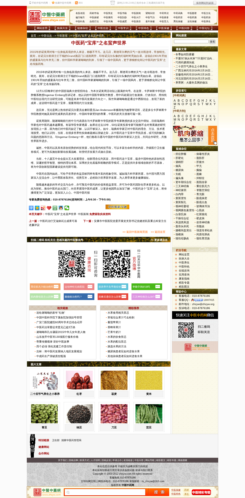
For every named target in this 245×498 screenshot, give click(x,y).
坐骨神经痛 (203, 222)
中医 (163, 80)
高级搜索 (182, 460)
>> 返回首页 (158, 231)
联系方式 (84, 460)
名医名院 (80, 13)
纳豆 (79, 427)
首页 (33, 35)
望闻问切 (150, 13)
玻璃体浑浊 (203, 206)
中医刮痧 (122, 17)
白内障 (180, 194)
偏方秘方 (80, 17)
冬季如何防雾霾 (185, 54)
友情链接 (128, 460)
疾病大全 (62, 28)
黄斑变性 (181, 198)
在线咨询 (184, 270)
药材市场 (94, 13)
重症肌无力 (203, 186)
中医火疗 (136, 17)
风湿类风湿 (182, 222)
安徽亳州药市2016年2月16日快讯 (196, 74)
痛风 (178, 166)
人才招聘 (95, 460)
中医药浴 (206, 17)
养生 (186, 494)
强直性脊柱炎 (204, 230)
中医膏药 (108, 17)
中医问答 (184, 28)
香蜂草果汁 (114, 327)
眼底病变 (201, 198)
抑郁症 (200, 178)
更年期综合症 (184, 182)
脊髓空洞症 (203, 190)
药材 (186, 490)
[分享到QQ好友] (61, 208)
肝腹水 (200, 162)
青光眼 (200, 194)
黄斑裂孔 (181, 202)
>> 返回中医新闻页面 (135, 231)
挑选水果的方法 (117, 346)
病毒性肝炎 (203, 153)
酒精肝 (180, 162)
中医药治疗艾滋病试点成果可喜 (58, 220)
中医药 (83, 99)
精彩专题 (184, 282)
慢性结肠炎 (182, 238)
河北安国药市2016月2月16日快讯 (196, 78)
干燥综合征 (182, 218)
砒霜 (126, 94)
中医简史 (108, 13)
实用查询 (184, 274)
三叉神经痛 (182, 186)
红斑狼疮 (201, 214)
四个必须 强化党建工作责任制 (54, 346)
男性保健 (178, 21)
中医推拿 (164, 17)
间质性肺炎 (203, 234)
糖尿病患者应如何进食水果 (124, 351)
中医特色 (143, 28)
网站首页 (42, 28)
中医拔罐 (94, 17)
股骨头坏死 (182, 226)
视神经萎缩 (182, 206)
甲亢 (199, 166)
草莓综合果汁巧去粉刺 (121, 317)
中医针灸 (80, 21)
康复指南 (184, 278)
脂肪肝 (200, 157)
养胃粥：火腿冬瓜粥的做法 (192, 82)
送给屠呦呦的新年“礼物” (50, 312)
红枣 (79, 393)
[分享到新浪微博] (43, 208)
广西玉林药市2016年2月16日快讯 (196, 70)
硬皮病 (200, 218)
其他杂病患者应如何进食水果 (125, 356)
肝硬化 (180, 157)
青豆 (44, 427)
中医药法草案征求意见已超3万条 (55, 327)
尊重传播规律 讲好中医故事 (52, 341)
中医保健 (163, 28)
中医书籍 (122, 13)
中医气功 (150, 17)
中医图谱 (192, 13)
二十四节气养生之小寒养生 (46, 393)
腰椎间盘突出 (184, 230)
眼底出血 (201, 202)
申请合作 (117, 460)
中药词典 (178, 13)
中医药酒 (192, 17)
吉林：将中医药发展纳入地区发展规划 (59, 351)
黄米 (149, 393)
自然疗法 (94, 21)
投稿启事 (73, 460)
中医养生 (206, 21)
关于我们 (62, 460)
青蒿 (152, 124)
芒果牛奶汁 (114, 332)
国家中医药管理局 (71, 440)
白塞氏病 (181, 214)
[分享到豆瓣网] (55, 208)
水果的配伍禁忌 (117, 341)
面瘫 (199, 174)
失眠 (178, 174)
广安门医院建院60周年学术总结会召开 (59, 322)
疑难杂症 (82, 28)
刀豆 (114, 427)
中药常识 (164, 13)
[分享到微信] (67, 208)
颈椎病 (180, 234)
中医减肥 (122, 21)
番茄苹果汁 (114, 322)
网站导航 (149, 460)
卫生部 (56, 440)
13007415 (208, 300)
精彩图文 (184, 286)
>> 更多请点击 (159, 239)
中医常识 (123, 28)
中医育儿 (164, 21)
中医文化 (206, 13)
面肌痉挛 (201, 182)
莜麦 (114, 393)
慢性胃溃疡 (203, 238)
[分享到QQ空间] (37, 208)
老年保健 (150, 21)
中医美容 (136, 21)
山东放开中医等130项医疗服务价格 (57, 336)
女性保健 (192, 21)
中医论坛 (204, 28)
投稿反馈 (106, 460)
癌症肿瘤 (181, 153)
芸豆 (149, 427)
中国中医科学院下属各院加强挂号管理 (59, 317)
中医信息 (103, 28)
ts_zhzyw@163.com (153, 481)
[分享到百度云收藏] (49, 208)
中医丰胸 (108, 21)
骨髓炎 (200, 226)
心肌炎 (200, 210)
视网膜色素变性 (185, 210)
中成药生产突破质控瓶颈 (51, 356)
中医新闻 (136, 13)
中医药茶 (178, 17)
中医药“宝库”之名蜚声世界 (60, 214)
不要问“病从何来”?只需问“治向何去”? (198, 58)
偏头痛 (180, 178)
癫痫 (199, 170)
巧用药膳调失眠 (185, 62)
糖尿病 (180, 170)
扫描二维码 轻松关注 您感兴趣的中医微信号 (57, 239)
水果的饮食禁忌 (117, 336)
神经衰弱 (181, 190)
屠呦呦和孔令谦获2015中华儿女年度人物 (60, 332)
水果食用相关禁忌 (118, 312)
